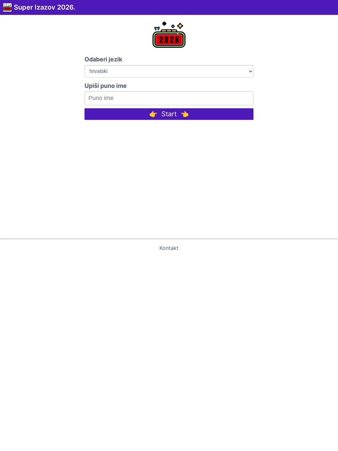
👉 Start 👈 (169, 114)
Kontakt (169, 248)
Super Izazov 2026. (44, 7)
